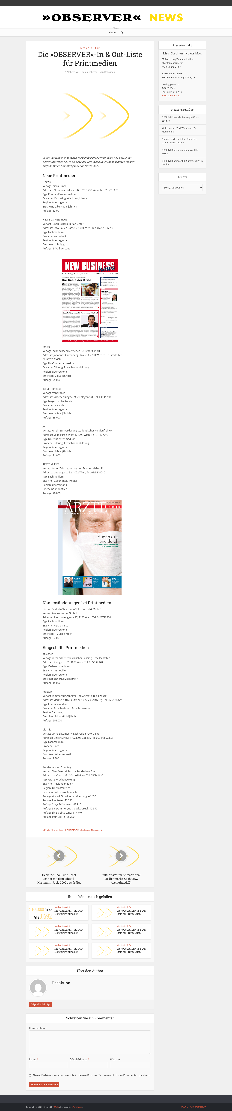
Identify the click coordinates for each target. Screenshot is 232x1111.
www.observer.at (171, 95)
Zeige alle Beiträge (40, 1004)
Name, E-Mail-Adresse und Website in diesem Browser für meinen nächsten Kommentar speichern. (92, 1075)
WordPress (77, 1106)
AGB (192, 1106)
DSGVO (184, 1106)
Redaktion (109, 72)
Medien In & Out (90, 48)
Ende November (53, 830)
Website (115, 1059)
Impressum (200, 1106)
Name (33, 1059)
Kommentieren (90, 72)
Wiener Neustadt (92, 830)
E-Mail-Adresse (79, 1059)
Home (112, 32)
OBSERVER (72, 830)
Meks (56, 1106)
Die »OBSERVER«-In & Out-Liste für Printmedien (69, 912)
